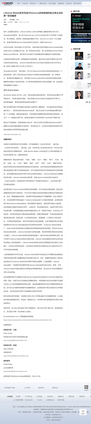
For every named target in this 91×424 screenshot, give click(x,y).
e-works (39, 400)
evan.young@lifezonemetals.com (15, 340)
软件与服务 (52, 3)
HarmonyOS (29, 400)
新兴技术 (33, 3)
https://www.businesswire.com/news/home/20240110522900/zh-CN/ (28, 320)
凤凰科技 (82, 396)
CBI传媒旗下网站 (9, 387)
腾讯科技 (71, 396)
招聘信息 (55, 387)
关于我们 (27, 387)
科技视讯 (39, 396)
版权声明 (41, 387)
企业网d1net (50, 400)
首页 (18, 3)
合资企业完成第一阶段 (50, 39)
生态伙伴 (69, 3)
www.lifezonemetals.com (12, 134)
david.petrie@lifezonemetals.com (15, 371)
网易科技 (61, 396)
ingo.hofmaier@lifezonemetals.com (16, 356)
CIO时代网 (60, 400)
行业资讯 (25, 3)
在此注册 (37, 376)
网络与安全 (43, 3)
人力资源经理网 (18, 400)
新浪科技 (50, 396)
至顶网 (18, 396)
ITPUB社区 (28, 396)
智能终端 (61, 3)
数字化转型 (77, 3)
